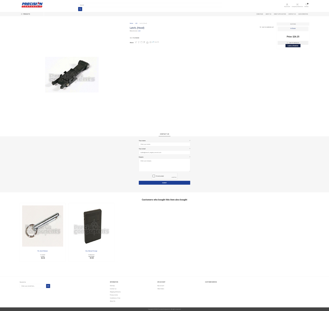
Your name (142, 140)
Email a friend (150, 42)
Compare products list (297, 6)
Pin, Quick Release (43, 251)
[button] (155, 42)
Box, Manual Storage (91, 251)
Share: (132, 42)
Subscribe (48, 286)
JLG (139, 31)
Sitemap (112, 285)
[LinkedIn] (141, 42)
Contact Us (164, 134)
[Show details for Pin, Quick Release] (42, 226)
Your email (142, 149)
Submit (164, 182)
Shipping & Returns (115, 292)
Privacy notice (114, 295)
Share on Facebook (139, 42)
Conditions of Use (115, 298)
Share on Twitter (136, 42)
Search (80, 9)
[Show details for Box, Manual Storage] (91, 226)
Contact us (113, 289)
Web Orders (160, 289)
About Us (112, 301)
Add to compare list (268, 27)
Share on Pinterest (144, 42)
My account (287, 6)
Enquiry (141, 157)
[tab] (164, 134)
